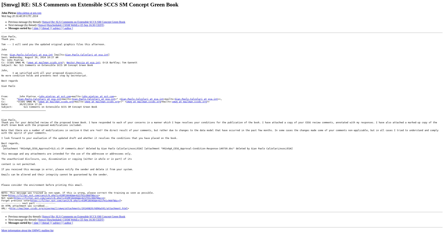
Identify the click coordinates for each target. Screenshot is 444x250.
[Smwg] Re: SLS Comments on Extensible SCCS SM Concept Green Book (83, 21)
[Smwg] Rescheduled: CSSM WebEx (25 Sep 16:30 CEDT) (71, 25)
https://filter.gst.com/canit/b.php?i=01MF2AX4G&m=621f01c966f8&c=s (53, 195)
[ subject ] (56, 28)
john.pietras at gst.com (29, 12)
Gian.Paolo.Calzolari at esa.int (31, 54)
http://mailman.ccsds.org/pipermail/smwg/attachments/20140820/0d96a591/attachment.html (69, 208)
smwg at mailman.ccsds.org (45, 62)
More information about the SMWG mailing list (27, 230)
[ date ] (36, 28)
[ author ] (68, 28)
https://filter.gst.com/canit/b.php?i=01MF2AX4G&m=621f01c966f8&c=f (76, 200)
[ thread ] (46, 28)
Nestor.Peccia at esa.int (83, 62)
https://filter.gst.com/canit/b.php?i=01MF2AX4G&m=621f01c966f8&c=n (59, 198)
